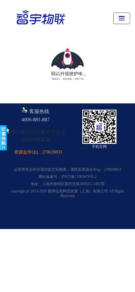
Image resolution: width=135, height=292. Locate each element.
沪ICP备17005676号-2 (79, 177)
